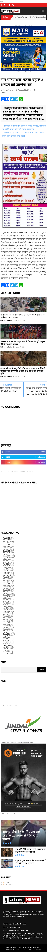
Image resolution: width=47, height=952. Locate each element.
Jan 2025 (6, 569)
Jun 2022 (6, 619)
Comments (8, 884)
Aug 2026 (6, 538)
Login (17, 949)
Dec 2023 (6, 590)
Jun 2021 (6, 639)
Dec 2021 (6, 629)
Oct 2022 (6, 613)
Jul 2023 (6, 598)
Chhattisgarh (6, 92)
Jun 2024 (6, 580)
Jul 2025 (6, 559)
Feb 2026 (6, 548)
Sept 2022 (7, 614)
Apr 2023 (6, 603)
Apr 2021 (6, 642)
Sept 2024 (7, 575)
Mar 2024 (6, 585)
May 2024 (6, 582)
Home (30, 949)
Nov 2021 (6, 631)
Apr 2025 (6, 564)
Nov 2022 (6, 611)
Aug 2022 (6, 616)
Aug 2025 (6, 557)
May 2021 (6, 640)
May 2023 (6, 601)
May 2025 (6, 562)
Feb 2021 (6, 645)
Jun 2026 (6, 541)
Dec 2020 (6, 648)
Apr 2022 (6, 622)
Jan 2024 (6, 588)
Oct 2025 (6, 554)
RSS (23, 949)
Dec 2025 (6, 551)
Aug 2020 (6, 653)
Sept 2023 (7, 595)
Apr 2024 (6, 583)
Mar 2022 (6, 624)
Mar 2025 (6, 565)
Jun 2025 (6, 561)
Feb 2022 (6, 626)
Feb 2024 (6, 587)
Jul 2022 (6, 618)
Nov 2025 (6, 552)
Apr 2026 (6, 544)
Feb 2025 (6, 567)
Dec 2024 (6, 570)
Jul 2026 (6, 539)
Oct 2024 (6, 574)
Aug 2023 (6, 596)
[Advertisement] (23, 691)
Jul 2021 (6, 637)
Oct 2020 (6, 652)
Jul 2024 (6, 578)
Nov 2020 (6, 650)
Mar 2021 (6, 644)
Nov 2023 (6, 591)
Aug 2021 (6, 635)
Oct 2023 (6, 593)
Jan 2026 (6, 549)
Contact (9, 949)
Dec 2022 (6, 609)
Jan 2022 (6, 627)
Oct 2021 (6, 632)
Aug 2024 (6, 577)
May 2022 (6, 621)
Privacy (38, 949)
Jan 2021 (6, 647)
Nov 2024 (6, 572)
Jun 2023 (6, 600)
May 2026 (6, 543)
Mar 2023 (6, 605)
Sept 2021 (7, 634)
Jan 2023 (6, 608)
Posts (6, 883)
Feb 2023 (6, 606)
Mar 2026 (6, 546)
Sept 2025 (7, 556)
